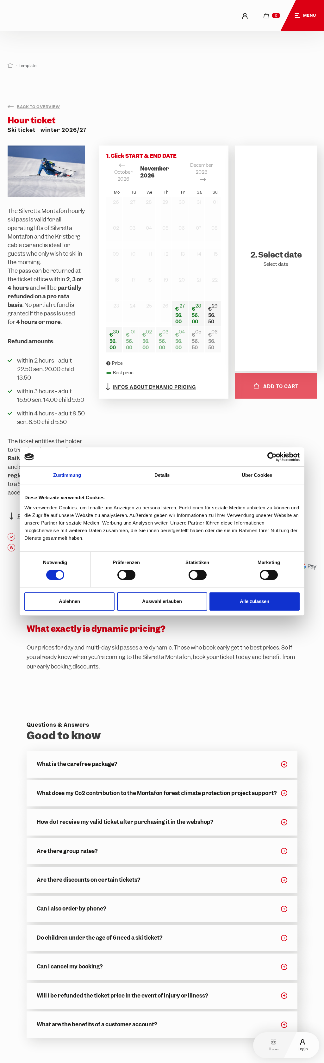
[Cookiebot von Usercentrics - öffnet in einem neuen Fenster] (272, 457)
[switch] (126, 575)
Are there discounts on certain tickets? (88, 879)
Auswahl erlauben (162, 601)
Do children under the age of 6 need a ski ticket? (99, 937)
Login (302, 1048)
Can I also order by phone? (71, 908)
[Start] (10, 65)
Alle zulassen (254, 601)
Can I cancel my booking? (70, 966)
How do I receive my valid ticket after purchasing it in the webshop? (125, 821)
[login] (245, 15)
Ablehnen (69, 601)
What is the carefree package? (77, 764)
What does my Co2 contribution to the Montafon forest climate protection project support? (157, 793)
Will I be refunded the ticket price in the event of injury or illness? (122, 995)
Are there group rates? (67, 851)
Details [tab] (162, 475)
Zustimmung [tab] (67, 475)
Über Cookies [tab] (257, 475)
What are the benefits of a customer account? (97, 1024)
